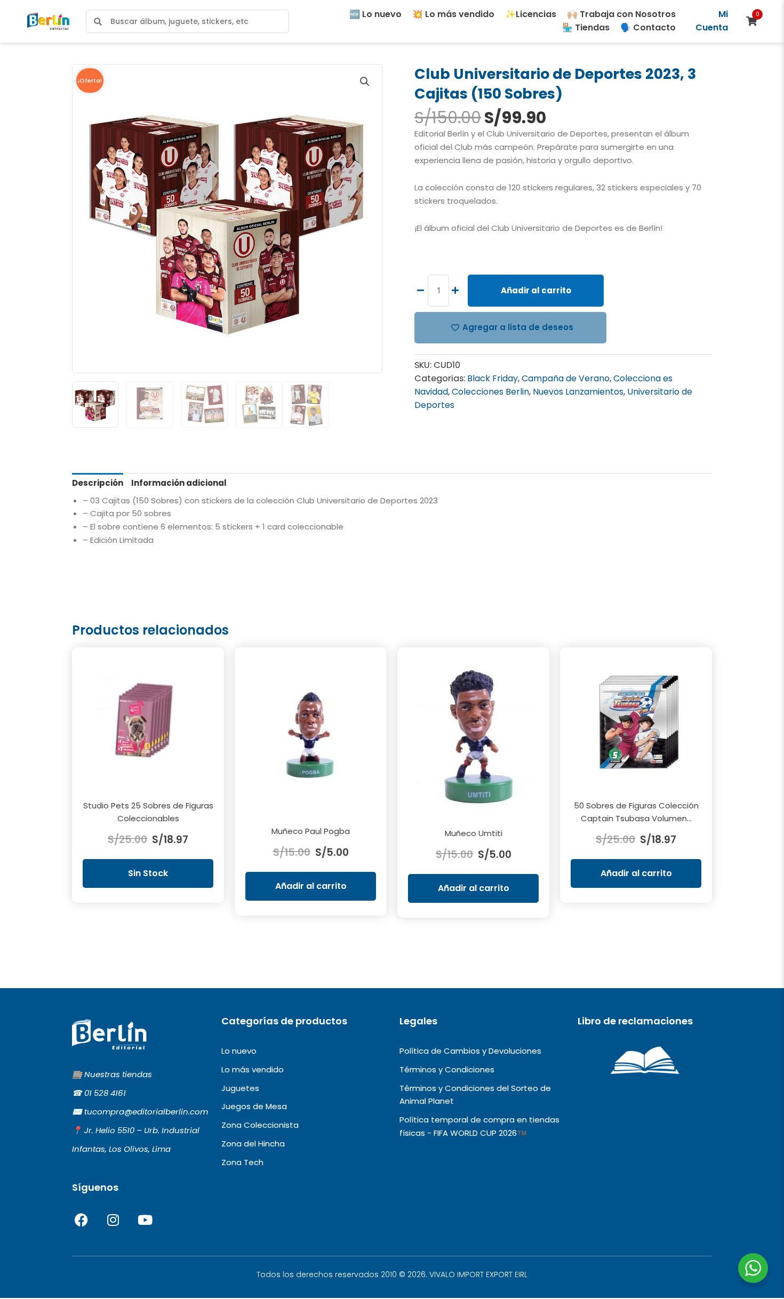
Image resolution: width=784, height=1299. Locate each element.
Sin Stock (148, 873)
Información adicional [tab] (179, 482)
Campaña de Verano (566, 378)
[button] (364, 81)
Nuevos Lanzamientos (578, 392)
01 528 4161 (105, 1092)
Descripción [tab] (97, 482)
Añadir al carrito (536, 290)
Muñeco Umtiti (473, 833)
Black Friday (492, 378)
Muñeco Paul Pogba (310, 831)
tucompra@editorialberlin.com (146, 1111)
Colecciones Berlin (490, 392)
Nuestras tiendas (118, 1074)
